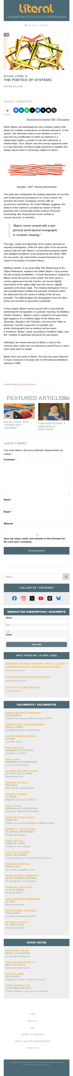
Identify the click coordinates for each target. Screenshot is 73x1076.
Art (6, 35)
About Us (32, 1021)
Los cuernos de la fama (17, 765)
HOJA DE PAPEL (14, 893)
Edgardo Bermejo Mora (21, 771)
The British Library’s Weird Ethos (28, 677)
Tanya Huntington (17, 985)
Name (8, 499)
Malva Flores (14, 974)
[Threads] (50, 598)
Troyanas (11, 785)
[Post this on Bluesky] (37, 110)
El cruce (11, 797)
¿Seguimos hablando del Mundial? (22, 811)
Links (32, 1028)
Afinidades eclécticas (19, 750)
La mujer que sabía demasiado (20, 916)
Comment (10, 459)
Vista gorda (13, 913)
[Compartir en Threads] (32, 110)
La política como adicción (23, 687)
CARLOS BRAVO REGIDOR (20, 736)
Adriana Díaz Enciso (17, 681)
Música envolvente (14, 904)
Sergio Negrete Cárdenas (23, 713)
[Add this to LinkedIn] (21, 110)
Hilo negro (12, 976)
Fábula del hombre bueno (17, 968)
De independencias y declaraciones (22, 730)
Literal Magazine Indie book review (32, 1041)
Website (8, 523)
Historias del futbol (14, 928)
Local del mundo (16, 855)
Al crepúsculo (14, 925)
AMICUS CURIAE (14, 727)
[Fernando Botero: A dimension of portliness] (53, 412)
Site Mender (44, 1065)
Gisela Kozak (14, 691)
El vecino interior (13, 741)
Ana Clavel (12, 759)
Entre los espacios (17, 953)
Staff (32, 1014)
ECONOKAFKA (13, 715)
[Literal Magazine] (36, 8)
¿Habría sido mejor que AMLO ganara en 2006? (28, 718)
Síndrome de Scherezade (21, 762)
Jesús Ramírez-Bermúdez (22, 875)
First (7, 625)
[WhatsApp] (27, 110)
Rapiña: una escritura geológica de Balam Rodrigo (29, 823)
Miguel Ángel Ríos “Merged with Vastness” (16, 425)
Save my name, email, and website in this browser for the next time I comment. (34, 540)
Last (8, 632)
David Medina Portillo (20, 962)
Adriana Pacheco (16, 782)
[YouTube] (41, 598)
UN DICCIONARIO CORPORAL (21, 878)
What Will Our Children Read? (20, 788)
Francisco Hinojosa (19, 887)
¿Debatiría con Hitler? (16, 753)
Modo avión (12, 866)
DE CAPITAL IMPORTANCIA (19, 832)
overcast (11, 820)
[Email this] (48, 110)
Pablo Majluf (14, 747)
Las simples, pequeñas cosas (20, 869)
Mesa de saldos (15, 965)
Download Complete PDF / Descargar (48, 119)
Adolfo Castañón (17, 852)
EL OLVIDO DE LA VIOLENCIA (20, 881)
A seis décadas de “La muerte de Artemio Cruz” (28, 858)
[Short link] (54, 110)
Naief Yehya (13, 806)
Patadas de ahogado (15, 835)
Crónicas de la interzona (21, 808)
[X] (32, 598)
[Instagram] (23, 598)
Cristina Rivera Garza (20, 817)
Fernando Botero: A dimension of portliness (51, 426)
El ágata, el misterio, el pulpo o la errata (25, 979)
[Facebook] (14, 598)
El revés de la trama (18, 773)
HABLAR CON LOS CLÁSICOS (21, 799)
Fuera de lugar (15, 843)
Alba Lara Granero (16, 670)
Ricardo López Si (16, 922)
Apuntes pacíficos (14, 776)
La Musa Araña (14, 890)
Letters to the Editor (32, 1035)
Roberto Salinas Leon (20, 829)
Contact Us (32, 1048)
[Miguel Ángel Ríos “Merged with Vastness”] (19, 411)
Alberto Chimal (16, 794)
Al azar (10, 901)
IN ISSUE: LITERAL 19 (15, 76)
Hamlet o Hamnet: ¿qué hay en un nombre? (26, 991)
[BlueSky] (58, 598)
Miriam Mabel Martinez (20, 910)
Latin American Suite (18, 988)
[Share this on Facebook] (16, 110)
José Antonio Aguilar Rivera (24, 724)
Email (8, 511)
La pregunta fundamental (17, 956)
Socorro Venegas (17, 864)
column (10, 738)
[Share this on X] (43, 110)
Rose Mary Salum (17, 950)
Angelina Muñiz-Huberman (23, 899)
